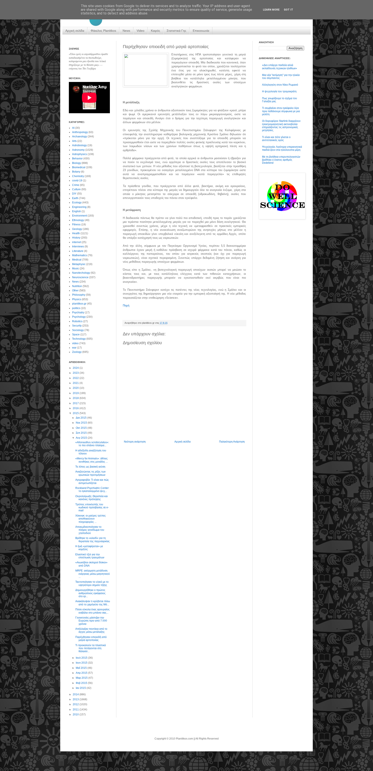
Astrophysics (79, 154)
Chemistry (78, 176)
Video (140, 30)
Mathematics (79, 255)
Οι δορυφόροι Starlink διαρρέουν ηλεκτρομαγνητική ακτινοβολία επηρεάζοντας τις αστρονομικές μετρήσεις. (281, 125)
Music (75, 268)
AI (73, 127)
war (74, 347)
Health (76, 233)
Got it (288, 9)
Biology (76, 163)
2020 (76, 387)
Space (76, 334)
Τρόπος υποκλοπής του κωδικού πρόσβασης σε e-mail (92, 507)
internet (76, 242)
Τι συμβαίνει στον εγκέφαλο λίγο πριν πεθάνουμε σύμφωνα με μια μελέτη (281, 111)
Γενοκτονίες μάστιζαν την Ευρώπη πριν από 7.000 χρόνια (91, 620)
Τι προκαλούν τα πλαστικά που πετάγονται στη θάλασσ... (90, 648)
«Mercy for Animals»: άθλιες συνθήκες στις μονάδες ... (91, 460)
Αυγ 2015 (82, 437)
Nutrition (77, 286)
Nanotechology (81, 272)
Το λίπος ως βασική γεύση (90, 466)
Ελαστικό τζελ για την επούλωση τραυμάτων (89, 556)
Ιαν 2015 (81, 687)
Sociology (78, 330)
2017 (76, 403)
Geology (77, 229)
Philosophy (78, 294)
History (76, 237)
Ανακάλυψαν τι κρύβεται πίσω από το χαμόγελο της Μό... (92, 603)
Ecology (77, 202)
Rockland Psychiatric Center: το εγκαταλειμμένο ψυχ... (92, 490)
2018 (76, 398)
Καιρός (155, 30)
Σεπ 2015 (81, 432)
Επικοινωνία (201, 30)
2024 (76, 367)
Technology (79, 338)
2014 (76, 694)
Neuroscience (80, 277)
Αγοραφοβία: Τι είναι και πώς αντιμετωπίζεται (92, 481)
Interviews (78, 246)
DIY (74, 193)
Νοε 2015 (82, 422)
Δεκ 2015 (81, 417)
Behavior (77, 158)
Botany (76, 171)
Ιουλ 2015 (82, 657)
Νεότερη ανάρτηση (135, 441)
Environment (79, 215)
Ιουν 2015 (82, 662)
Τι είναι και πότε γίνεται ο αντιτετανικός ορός (276, 139)
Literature (77, 251)
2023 (76, 372)
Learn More (271, 9)
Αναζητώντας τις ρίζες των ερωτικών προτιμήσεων (90, 473)
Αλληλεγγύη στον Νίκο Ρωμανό (280, 84)
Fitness (76, 224)
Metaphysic (78, 264)
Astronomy (78, 149)
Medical (76, 259)
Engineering (79, 207)
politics (76, 308)
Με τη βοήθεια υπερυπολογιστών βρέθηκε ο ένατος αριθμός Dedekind (281, 160)
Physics (76, 299)
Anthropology (80, 132)
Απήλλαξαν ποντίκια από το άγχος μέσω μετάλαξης (91, 630)
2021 (76, 383)
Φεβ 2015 (82, 683)
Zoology (77, 351)
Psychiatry (78, 312)
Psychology (79, 316)
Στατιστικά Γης (176, 30)
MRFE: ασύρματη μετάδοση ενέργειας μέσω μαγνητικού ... (92, 573)
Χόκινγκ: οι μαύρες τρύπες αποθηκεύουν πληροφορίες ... (90, 518)
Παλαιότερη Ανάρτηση (232, 441)
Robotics (77, 321)
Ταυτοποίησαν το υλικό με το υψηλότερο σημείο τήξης (92, 583)
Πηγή (126, 305)
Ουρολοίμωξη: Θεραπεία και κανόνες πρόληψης (91, 498)
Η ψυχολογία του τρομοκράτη (279, 91)
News (126, 30)
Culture (76, 189)
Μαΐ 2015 (81, 667)
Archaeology (79, 136)
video (75, 343)
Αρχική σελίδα (74, 30)
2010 (76, 714)
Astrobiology (79, 145)
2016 (76, 408)
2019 (76, 393)
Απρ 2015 (82, 672)
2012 (76, 704)
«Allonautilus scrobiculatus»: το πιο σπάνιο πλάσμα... (92, 444)
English (76, 211)
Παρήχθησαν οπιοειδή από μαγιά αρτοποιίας (91, 639)
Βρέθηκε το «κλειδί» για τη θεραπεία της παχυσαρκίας (92, 540)
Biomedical (78, 167)
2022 (76, 378)
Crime (75, 185)
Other (75, 290)
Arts (74, 141)
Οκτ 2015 (81, 427)
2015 (76, 413)
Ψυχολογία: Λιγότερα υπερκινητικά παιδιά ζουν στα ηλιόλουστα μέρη (282, 148)
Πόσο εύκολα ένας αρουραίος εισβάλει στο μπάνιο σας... (92, 611)
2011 (76, 709)
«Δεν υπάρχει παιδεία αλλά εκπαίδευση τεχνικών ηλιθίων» (279, 67)
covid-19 (77, 180)
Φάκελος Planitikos (103, 30)
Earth (75, 198)
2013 (76, 699)
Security (77, 325)
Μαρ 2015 (82, 677)
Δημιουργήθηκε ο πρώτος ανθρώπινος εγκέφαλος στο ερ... (90, 593)
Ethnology (78, 220)
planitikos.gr (79, 303)
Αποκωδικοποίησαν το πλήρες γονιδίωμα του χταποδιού (89, 530)
